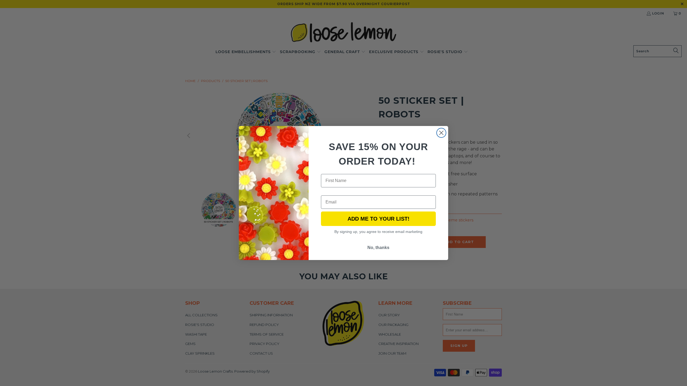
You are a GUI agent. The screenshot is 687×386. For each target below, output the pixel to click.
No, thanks (378, 247)
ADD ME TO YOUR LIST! (379, 219)
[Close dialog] (441, 133)
